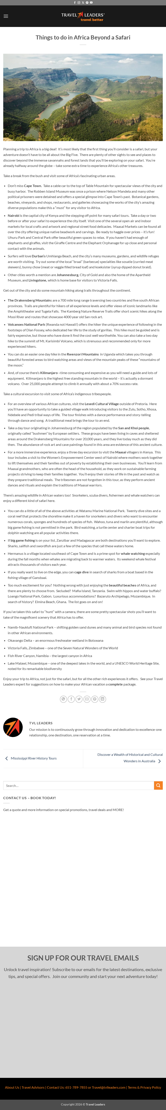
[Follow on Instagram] (79, 2)
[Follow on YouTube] (91, 2)
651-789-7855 (76, 1087)
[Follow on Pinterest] (87, 2)
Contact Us (55, 1087)
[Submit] (158, 785)
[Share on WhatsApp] (63, 699)
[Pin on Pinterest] (94, 699)
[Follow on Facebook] (74, 2)
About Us (12, 1087)
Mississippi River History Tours (33, 758)
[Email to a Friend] (87, 699)
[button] (5, 16)
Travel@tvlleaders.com (108, 1087)
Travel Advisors (33, 1087)
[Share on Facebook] (71, 699)
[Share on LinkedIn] (102, 699)
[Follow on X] (83, 2)
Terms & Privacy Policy (144, 1087)
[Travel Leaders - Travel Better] (83, 16)
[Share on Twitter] (79, 699)
